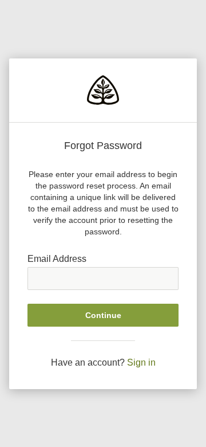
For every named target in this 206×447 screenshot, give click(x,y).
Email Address (56, 259)
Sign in (141, 362)
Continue (103, 315)
